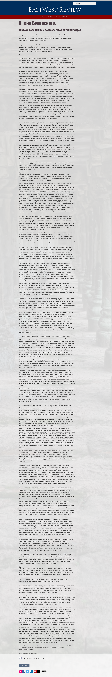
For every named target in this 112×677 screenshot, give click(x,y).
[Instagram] (20, 671)
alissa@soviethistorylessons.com (33, 658)
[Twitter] (27, 671)
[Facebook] (23, 671)
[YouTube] (35, 671)
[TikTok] (38, 671)
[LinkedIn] (31, 671)
